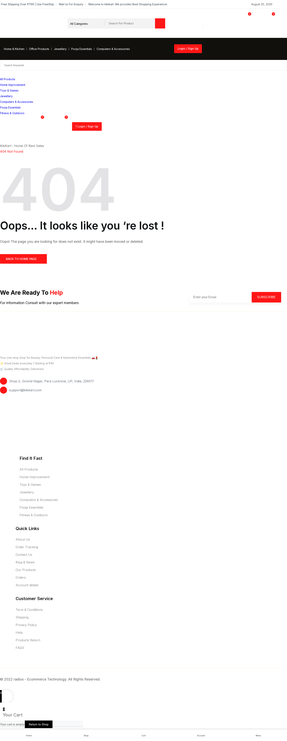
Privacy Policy (26, 625)
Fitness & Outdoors (12, 113)
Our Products (26, 570)
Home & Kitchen (14, 49)
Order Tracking (27, 547)
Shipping (22, 617)
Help (19, 632)
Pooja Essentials (81, 49)
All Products (7, 79)
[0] (239, 31)
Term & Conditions (29, 610)
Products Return (28, 640)
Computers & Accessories (113, 49)
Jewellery (60, 49)
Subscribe (266, 297)
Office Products (39, 49)
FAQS (20, 648)
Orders (21, 577)
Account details (27, 585)
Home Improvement (12, 84)
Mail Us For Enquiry (71, 4)
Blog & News (25, 562)
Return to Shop (39, 724)
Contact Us (24, 555)
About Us (23, 539)
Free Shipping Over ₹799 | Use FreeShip (27, 4)
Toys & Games (9, 90)
